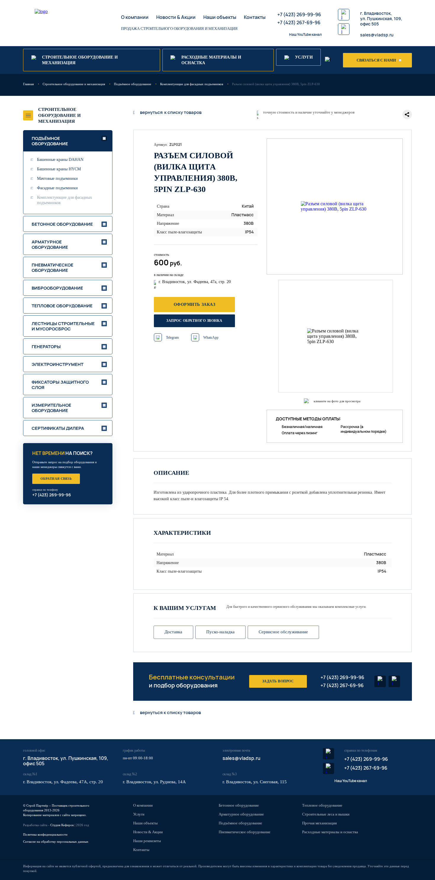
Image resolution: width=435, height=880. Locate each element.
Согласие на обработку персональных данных (55, 841)
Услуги (138, 814)
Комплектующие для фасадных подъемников (64, 200)
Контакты (254, 17)
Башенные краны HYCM (59, 169)
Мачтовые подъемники (57, 178)
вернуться (171, 112)
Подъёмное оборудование (240, 823)
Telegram (172, 337)
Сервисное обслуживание (283, 631)
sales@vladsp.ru (377, 35)
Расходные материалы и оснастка (330, 832)
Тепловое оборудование (322, 805)
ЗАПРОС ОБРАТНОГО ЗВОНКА (194, 321)
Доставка (173, 631)
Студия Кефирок (62, 825)
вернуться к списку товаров (170, 712)
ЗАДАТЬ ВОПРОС (278, 681)
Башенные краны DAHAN (60, 159)
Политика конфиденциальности (45, 834)
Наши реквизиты (147, 841)
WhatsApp (210, 337)
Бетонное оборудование (239, 805)
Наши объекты (219, 17)
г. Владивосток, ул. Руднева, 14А (154, 781)
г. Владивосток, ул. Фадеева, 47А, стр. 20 (63, 781)
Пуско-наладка (220, 631)
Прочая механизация (319, 823)
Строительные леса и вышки (325, 814)
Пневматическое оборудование (244, 832)
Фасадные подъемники (57, 188)
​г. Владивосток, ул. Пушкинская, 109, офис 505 (381, 18)
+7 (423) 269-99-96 (299, 14)
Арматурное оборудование (241, 814)
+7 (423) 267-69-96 (298, 22)
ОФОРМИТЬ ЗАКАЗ (194, 304)
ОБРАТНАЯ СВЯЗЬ (56, 478)
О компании (135, 17)
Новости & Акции (176, 17)
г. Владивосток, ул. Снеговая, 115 (255, 781)
